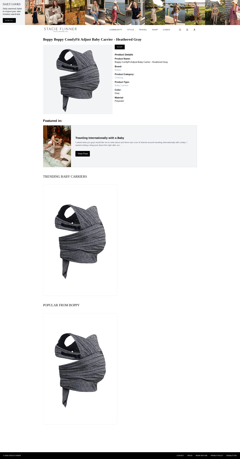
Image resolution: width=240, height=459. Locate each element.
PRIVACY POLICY (217, 455)
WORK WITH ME (201, 455)
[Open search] (180, 29)
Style (130, 30)
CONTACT (180, 455)
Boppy (118, 70)
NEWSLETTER (231, 455)
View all (9, 20)
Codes (166, 30)
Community (116, 30)
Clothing (119, 77)
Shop (155, 30)
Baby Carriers (121, 85)
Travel (143, 30)
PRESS (189, 455)
